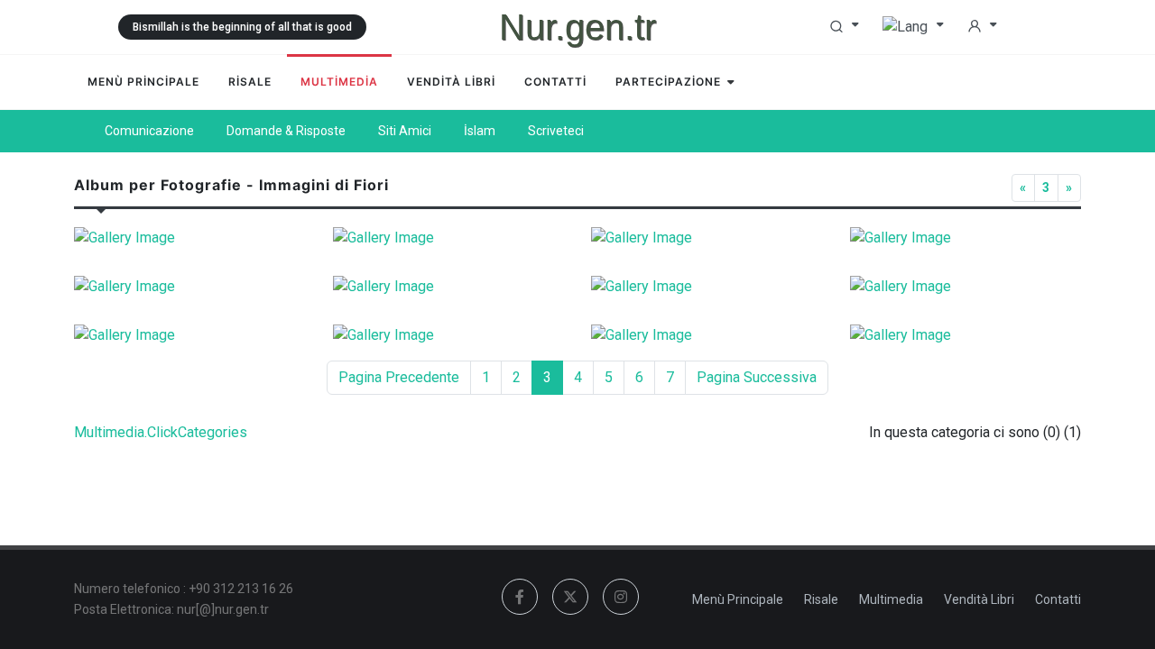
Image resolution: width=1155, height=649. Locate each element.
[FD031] (448, 286)
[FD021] (707, 335)
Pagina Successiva (757, 377)
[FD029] (965, 335)
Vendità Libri (979, 599)
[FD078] (189, 335)
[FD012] (707, 238)
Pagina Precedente (398, 377)
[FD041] (707, 286)
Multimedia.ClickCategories (160, 432)
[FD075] (448, 238)
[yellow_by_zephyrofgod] (965, 286)
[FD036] (965, 238)
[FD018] (448, 335)
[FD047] (189, 286)
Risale (821, 599)
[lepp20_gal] (189, 238)
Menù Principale (737, 599)
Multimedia (891, 599)
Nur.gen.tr (577, 27)
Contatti (1058, 599)
